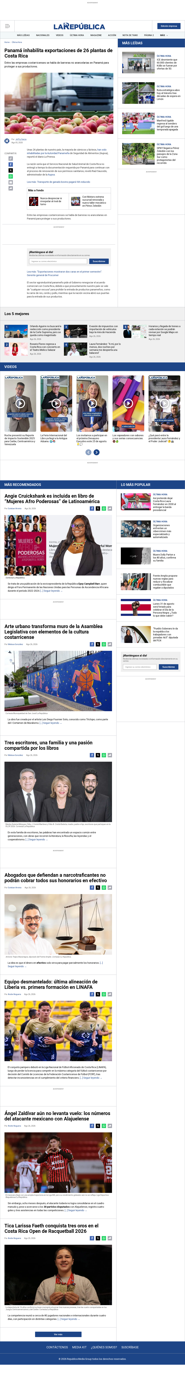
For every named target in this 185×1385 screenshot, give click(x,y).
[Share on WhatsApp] (11, 176)
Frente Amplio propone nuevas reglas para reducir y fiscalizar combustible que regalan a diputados (165, 581)
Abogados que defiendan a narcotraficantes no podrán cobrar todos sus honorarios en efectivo (55, 877)
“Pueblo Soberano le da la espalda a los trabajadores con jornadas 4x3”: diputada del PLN (165, 634)
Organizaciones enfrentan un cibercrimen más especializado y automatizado (162, 531)
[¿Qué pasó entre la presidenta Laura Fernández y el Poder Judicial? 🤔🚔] (164, 403)
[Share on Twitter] (11, 170)
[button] (169, 26)
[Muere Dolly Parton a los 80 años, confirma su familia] (136, 556)
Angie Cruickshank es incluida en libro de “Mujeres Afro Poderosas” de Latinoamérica (52, 498)
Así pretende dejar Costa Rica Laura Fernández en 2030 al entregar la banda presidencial (164, 504)
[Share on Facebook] (11, 164)
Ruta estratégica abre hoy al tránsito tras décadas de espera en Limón (169, 94)
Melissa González (15, 644)
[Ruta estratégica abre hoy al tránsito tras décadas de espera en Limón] (138, 93)
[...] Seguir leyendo (50, 590)
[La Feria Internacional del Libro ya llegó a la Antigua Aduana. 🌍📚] (56, 403)
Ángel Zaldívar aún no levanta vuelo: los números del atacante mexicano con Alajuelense (57, 1116)
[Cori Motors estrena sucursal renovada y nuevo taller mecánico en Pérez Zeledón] (75, 201)
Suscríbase (130, 1347)
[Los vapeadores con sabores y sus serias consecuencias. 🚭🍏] (128, 403)
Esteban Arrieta (14, 508)
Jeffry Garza (20, 139)
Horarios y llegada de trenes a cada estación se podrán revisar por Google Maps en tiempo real (164, 331)
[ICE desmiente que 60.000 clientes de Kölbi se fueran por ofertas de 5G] (138, 62)
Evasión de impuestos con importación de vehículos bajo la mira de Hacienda (103, 329)
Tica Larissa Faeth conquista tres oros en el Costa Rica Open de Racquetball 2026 (51, 1228)
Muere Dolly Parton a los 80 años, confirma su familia (164, 557)
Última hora (17, 42)
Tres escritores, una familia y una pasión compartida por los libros (48, 745)
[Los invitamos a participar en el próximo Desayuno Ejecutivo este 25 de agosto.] (92, 403)
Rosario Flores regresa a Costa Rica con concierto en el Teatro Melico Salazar (45, 347)
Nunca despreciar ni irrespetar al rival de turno (51, 201)
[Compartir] (11, 188)
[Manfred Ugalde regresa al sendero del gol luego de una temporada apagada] (138, 123)
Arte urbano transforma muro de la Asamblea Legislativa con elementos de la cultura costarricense (53, 632)
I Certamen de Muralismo (25, 722)
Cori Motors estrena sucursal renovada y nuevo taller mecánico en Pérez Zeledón (94, 201)
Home (7, 42)
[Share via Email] (11, 182)
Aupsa (51, 174)
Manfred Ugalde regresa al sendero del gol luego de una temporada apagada (167, 125)
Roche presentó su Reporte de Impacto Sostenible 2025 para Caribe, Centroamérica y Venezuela (19, 440)
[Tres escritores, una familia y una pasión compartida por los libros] (58, 792)
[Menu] (8, 26)
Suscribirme (99, 261)
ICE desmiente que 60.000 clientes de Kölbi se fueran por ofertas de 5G (167, 64)
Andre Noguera (14, 994)
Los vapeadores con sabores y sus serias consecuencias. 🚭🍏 (128, 438)
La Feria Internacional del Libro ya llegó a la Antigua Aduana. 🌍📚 (53, 438)
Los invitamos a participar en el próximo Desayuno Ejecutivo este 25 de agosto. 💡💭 (92, 440)
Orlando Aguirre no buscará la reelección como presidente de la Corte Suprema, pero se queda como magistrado (45, 331)
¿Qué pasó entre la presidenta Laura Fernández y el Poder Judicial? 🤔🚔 (164, 438)
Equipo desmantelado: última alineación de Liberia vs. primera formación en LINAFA (51, 984)
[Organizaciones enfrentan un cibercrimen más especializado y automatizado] (136, 528)
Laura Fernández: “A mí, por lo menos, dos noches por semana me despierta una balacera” (105, 348)
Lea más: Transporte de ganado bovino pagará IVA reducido (58, 181)
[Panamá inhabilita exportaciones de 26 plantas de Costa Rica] (58, 103)
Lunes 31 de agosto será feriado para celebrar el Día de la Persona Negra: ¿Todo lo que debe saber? (165, 609)
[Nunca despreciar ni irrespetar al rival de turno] (33, 201)
